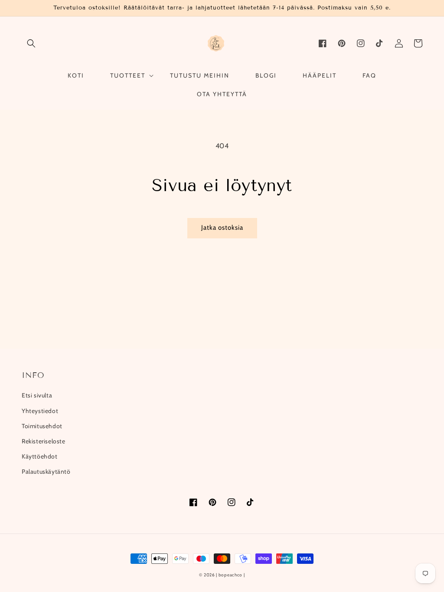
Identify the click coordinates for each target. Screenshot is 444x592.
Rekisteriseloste (43, 441)
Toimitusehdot (42, 426)
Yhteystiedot (40, 411)
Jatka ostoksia (222, 227)
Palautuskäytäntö (46, 471)
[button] (31, 43)
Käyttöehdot (40, 456)
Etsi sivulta (37, 395)
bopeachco (230, 575)
